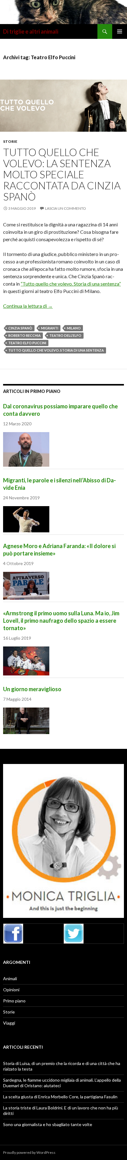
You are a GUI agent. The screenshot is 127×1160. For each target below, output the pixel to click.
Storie (10, 141)
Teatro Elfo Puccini (27, 343)
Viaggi (9, 1023)
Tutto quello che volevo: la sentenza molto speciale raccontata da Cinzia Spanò (62, 174)
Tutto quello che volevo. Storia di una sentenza (56, 350)
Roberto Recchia (24, 335)
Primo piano (14, 1000)
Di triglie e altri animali (30, 31)
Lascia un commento (65, 208)
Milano (74, 328)
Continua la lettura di (28, 306)
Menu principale (119, 31)
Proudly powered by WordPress (29, 1152)
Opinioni (11, 989)
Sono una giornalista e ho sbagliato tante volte (47, 1124)
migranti (49, 328)
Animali (10, 978)
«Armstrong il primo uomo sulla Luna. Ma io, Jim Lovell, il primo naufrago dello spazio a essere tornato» (61, 620)
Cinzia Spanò (20, 328)
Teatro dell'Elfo (65, 335)
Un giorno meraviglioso (32, 689)
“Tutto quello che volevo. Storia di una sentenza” (71, 284)
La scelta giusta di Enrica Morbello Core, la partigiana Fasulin (60, 1096)
